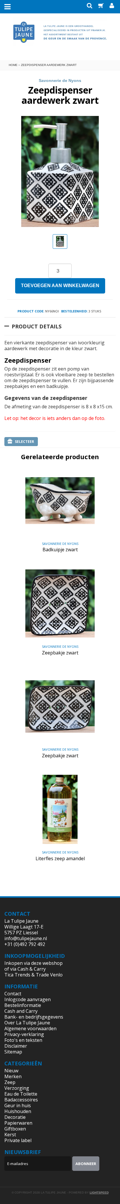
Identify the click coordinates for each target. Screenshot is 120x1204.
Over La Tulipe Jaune (27, 1022)
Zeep (9, 1082)
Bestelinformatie (22, 1005)
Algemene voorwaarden (30, 1028)
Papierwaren (18, 1123)
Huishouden (17, 1111)
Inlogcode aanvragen (27, 999)
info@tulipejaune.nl (25, 938)
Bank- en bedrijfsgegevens (33, 1017)
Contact (12, 993)
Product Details (36, 326)
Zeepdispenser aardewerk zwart (49, 65)
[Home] (60, 36)
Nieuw (11, 1070)
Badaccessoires (21, 1099)
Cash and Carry (21, 1011)
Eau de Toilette (20, 1094)
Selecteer (24, 441)
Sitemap (13, 1052)
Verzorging (16, 1088)
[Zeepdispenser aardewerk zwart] (60, 241)
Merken (13, 1076)
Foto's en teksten (23, 1040)
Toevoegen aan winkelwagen (60, 285)
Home (13, 65)
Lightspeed (99, 1192)
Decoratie (15, 1117)
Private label (17, 1140)
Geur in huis (17, 1105)
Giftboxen (15, 1129)
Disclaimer (15, 1046)
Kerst (10, 1134)
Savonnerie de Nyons (60, 80)
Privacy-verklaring (24, 1034)
